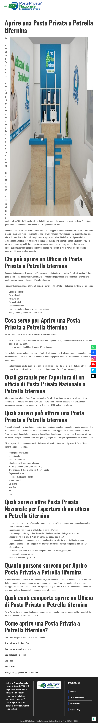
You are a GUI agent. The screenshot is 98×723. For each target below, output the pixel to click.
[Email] (93, 376)
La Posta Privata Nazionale (38, 721)
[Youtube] (93, 364)
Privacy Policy (75, 703)
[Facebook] (93, 352)
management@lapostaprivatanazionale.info (22, 672)
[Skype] (93, 370)
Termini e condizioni (77, 697)
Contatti (73, 691)
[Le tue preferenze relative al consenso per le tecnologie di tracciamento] (94, 719)
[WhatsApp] (93, 347)
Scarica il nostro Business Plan (17, 643)
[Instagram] (93, 358)
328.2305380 (10, 666)
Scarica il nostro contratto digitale (19, 648)
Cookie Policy (75, 709)
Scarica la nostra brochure (15, 654)
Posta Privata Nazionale (18, 683)
